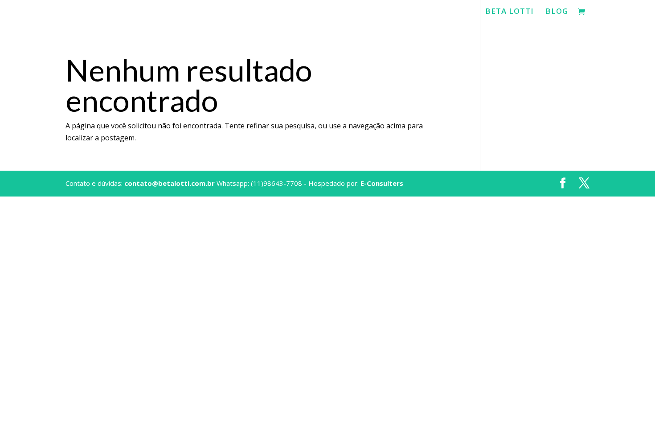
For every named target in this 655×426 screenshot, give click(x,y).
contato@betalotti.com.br (169, 183)
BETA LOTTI (509, 12)
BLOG (556, 12)
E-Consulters (381, 183)
